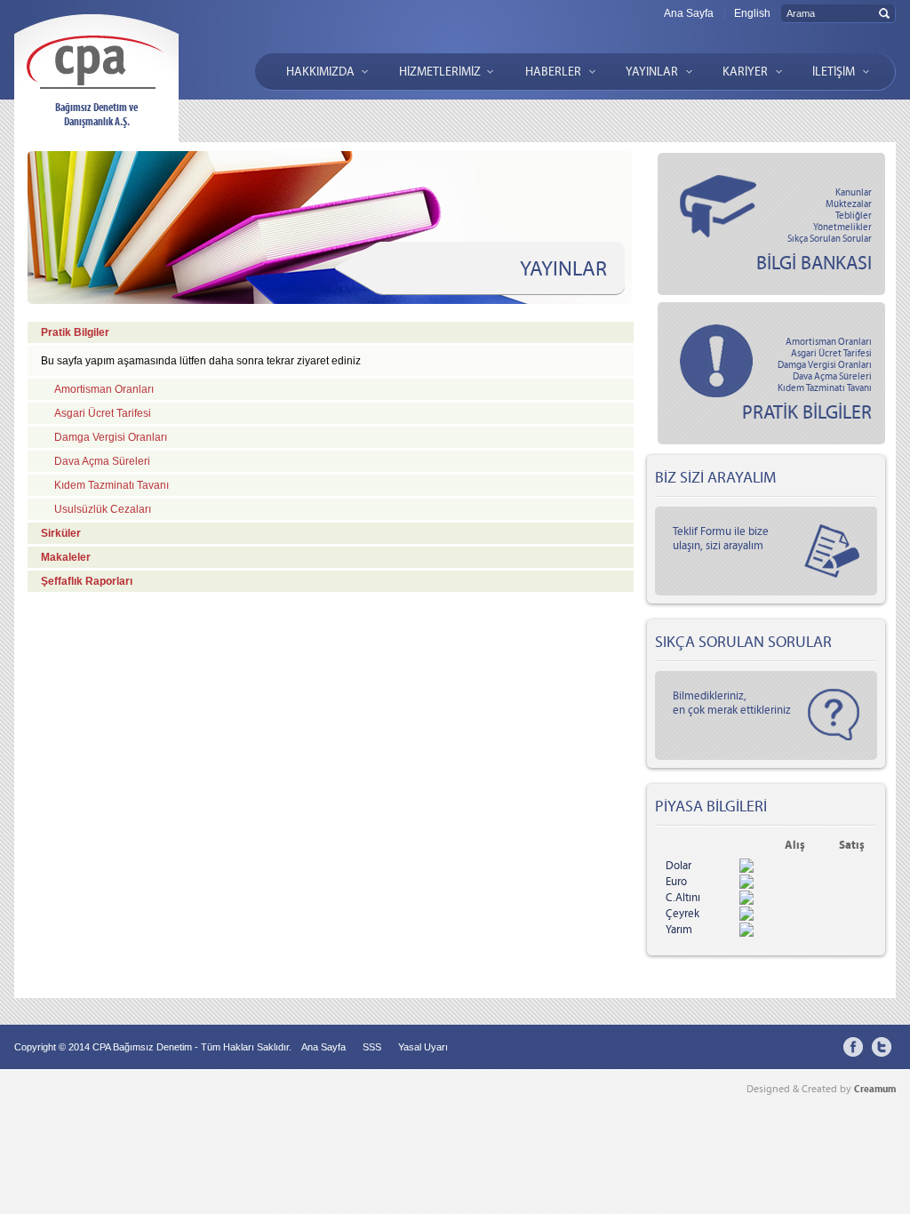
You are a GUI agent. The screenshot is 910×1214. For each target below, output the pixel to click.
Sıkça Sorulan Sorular (829, 238)
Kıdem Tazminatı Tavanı (825, 388)
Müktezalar (849, 204)
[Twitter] (881, 1047)
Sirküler (61, 533)
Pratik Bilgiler (75, 332)
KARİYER (745, 71)
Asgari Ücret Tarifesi (831, 353)
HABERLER (553, 71)
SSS (372, 1047)
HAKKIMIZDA (320, 71)
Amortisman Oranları (829, 341)
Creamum (875, 1088)
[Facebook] (853, 1047)
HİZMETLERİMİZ (440, 71)
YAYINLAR (652, 71)
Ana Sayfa (689, 13)
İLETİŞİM (833, 71)
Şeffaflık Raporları (86, 581)
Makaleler (66, 557)
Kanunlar (853, 192)
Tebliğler (853, 215)
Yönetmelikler (842, 227)
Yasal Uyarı (423, 1047)
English (752, 13)
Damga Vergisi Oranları (825, 365)
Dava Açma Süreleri (832, 376)
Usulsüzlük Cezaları (102, 509)
